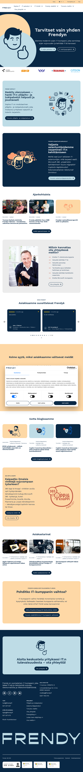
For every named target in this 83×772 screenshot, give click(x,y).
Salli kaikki (65, 403)
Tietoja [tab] (66, 372)
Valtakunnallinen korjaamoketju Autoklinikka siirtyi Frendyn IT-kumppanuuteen (41, 563)
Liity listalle (11, 518)
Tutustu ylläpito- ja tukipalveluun (18, 118)
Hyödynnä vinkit (12, 513)
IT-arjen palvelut (46, 49)
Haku (54, 1)
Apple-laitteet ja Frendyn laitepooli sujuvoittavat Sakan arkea (14, 563)
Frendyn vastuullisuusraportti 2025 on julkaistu (67, 220)
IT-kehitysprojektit (65, 49)
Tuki (79, 1)
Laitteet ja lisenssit (15, 443)
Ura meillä (30, 720)
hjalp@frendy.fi (8, 712)
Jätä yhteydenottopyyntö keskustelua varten (41, 610)
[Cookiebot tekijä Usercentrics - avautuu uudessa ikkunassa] (70, 368)
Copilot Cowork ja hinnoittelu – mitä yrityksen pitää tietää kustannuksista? (40, 449)
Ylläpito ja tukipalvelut (34, 703)
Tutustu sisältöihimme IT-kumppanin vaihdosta (41, 615)
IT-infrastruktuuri (14, 556)
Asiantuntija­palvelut (34, 706)
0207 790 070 (44, 696)
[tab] (31, 335)
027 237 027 (7, 706)
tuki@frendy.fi (7, 703)
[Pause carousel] (41, 338)
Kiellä (18, 403)
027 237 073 (7, 715)
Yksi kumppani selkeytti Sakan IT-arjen (67, 562)
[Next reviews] (78, 322)
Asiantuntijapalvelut (15, 441)
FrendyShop (70, 1)
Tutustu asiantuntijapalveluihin (61, 178)
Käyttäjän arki (39, 443)
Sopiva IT (24, 558)
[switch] (32, 396)
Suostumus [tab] (17, 372)
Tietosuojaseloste (59, 758)
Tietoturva (24, 443)
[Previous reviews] (5, 322)
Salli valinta (41, 403)
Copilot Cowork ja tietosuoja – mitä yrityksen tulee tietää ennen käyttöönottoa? (67, 449)
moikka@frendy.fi (46, 693)
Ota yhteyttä (54, 284)
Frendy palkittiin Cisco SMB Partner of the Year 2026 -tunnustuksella (39, 221)
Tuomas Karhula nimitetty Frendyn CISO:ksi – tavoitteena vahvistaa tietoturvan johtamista (15, 221)
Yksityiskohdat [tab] (41, 372)
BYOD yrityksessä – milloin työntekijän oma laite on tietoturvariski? (12, 447)
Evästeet (67, 758)
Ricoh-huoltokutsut (9, 719)
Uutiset (11, 217)
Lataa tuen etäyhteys (34, 717)
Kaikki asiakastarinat (40, 573)
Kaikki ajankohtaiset (40, 231)
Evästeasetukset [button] (75, 758)
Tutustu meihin (32, 709)
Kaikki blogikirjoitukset (40, 459)
